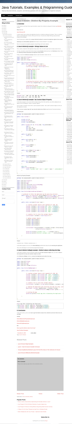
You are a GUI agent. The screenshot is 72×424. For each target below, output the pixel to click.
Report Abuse (69, 24)
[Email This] (31, 333)
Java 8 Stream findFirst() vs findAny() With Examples (9, 71)
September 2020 (7, 165)
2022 (4, 29)
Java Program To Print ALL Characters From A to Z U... (8, 143)
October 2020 (6, 164)
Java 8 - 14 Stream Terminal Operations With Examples (9, 94)
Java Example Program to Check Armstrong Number (9, 110)
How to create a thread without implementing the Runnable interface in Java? (34, 401)
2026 (4, 25)
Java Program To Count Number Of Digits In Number (8, 140)
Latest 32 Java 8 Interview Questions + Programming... (8, 68)
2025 (4, 26)
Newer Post (20, 393)
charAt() (68, 39)
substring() (69, 91)
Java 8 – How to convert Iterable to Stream (29, 346)
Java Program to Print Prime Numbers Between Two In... (9, 113)
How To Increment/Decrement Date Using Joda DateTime (9, 88)
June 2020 (6, 170)
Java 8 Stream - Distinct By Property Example (9, 73)
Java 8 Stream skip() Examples (25, 344)
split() (68, 87)
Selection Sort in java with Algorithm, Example (8, 146)
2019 (4, 179)
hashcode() (69, 63)
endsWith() (69, 55)
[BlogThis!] (32, 333)
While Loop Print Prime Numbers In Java (8, 120)
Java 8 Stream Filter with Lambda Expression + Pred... (8, 64)
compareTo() (69, 46)
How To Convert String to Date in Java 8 (8, 54)
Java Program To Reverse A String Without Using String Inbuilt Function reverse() (35, 406)
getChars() (69, 62)
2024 (4, 28)
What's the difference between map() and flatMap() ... (8, 100)
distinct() (59, 26)
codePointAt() (69, 42)
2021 (4, 31)
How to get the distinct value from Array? (26, 328)
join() (68, 71)
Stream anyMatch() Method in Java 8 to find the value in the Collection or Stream (39, 349)
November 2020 (7, 35)
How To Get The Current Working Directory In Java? (8, 107)
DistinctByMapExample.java (23, 321)
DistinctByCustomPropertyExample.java (26, 318)
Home (3, 15)
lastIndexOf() (69, 73)
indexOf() (68, 66)
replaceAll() (69, 85)
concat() (68, 48)
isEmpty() (68, 70)
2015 (4, 184)
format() (68, 59)
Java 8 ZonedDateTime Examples (8, 40)
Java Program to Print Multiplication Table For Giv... (8, 157)
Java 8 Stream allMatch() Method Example (28, 352)
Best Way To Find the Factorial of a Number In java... (8, 136)
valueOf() (68, 96)
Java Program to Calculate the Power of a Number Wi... (8, 122)
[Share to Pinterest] (35, 333)
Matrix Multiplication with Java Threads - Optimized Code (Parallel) (32, 411)
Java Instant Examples (8, 42)
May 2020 (6, 171)
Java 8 (20, 334)
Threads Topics (19, 15)
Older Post (60, 393)
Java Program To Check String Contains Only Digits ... (9, 129)
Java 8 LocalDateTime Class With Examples (9, 49)
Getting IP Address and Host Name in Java (9, 81)
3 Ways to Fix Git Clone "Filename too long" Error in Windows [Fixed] (32, 409)
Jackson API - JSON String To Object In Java (8, 86)
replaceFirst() (69, 82)
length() (68, 74)
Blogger (46, 420)
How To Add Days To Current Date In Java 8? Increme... (9, 92)
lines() (68, 75)
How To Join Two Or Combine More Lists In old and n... (9, 104)
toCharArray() (69, 92)
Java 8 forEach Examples (22, 330)
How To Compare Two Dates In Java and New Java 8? (9, 62)
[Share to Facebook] (34, 333)
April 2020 (6, 173)
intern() (68, 67)
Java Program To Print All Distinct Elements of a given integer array (32, 404)
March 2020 (6, 174)
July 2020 (6, 168)
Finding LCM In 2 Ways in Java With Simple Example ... (9, 154)
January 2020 (6, 177)
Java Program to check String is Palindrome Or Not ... (8, 117)
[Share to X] (33, 333)
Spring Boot (10, 15)
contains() (69, 50)
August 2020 (6, 167)
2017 (4, 182)
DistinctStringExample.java (23, 323)
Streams (24, 334)
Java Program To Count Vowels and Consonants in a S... (9, 133)
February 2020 (7, 176)
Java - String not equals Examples (8, 57)
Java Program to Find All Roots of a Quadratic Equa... (8, 161)
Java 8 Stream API (21, 32)
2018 (4, 181)
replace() (68, 83)
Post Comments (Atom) (28, 396)
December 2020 (7, 34)
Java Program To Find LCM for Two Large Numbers (9, 151)
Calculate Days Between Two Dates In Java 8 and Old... (9, 78)
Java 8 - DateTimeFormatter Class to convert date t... (9, 47)
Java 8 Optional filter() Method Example (8, 149)
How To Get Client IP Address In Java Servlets (9, 83)
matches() (69, 77)
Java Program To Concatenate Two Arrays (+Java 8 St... (9, 97)
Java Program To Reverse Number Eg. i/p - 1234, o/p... (8, 126)
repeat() (68, 81)
